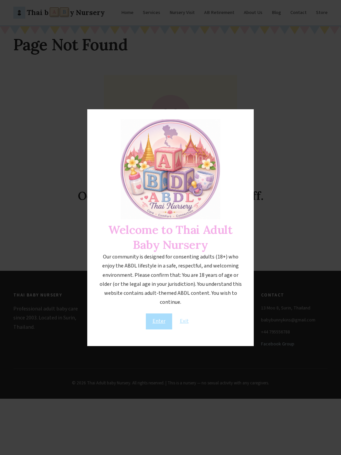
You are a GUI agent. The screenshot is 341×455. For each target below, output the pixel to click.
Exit (184, 321)
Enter (159, 321)
